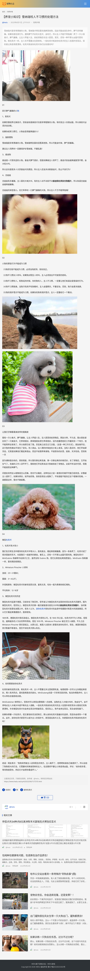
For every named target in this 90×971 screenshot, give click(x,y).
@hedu (5, 22)
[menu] (85, 4)
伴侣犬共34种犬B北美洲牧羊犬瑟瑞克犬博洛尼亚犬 (29, 821)
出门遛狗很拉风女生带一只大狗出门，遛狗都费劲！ (57, 916)
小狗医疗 (7, 875)
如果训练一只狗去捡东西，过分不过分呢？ (52, 937)
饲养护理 (36, 22)
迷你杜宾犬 (40, 609)
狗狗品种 (29, 847)
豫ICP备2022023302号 (56, 967)
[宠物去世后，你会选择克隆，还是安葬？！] (15, 901)
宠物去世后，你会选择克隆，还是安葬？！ (52, 895)
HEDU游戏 (51, 964)
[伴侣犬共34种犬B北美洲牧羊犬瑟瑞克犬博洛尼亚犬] (45, 831)
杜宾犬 (9, 540)
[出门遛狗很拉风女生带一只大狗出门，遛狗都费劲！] (15, 922)
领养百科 (7, 917)
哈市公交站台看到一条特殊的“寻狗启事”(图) (53, 874)
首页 (3, 12)
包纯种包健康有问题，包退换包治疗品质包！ (25, 855)
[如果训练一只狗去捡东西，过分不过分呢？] (15, 943)
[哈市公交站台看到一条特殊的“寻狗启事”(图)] (15, 880)
